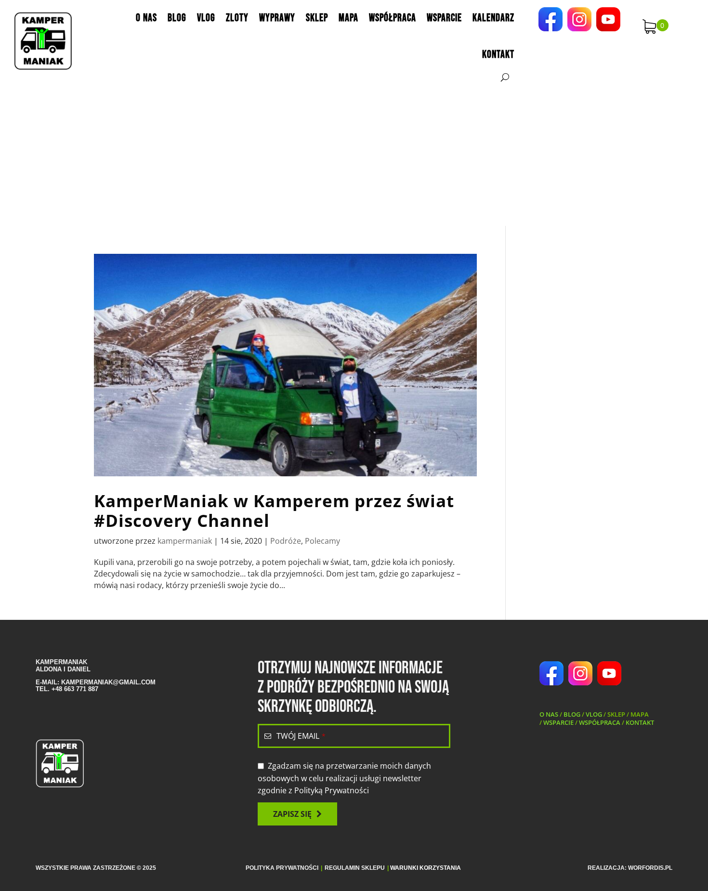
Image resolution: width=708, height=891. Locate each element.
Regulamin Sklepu (355, 868)
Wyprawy (277, 18)
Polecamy (322, 541)
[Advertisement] (354, 153)
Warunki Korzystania (425, 868)
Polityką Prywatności (331, 790)
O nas (146, 18)
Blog (177, 18)
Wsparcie (444, 18)
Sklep (317, 18)
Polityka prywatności (282, 868)
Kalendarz (493, 18)
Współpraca (392, 18)
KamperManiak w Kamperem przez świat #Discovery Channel (274, 510)
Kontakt (498, 54)
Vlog (206, 18)
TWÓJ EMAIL (301, 736)
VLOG (594, 714)
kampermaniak (184, 541)
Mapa (348, 18)
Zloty (237, 18)
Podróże (285, 541)
